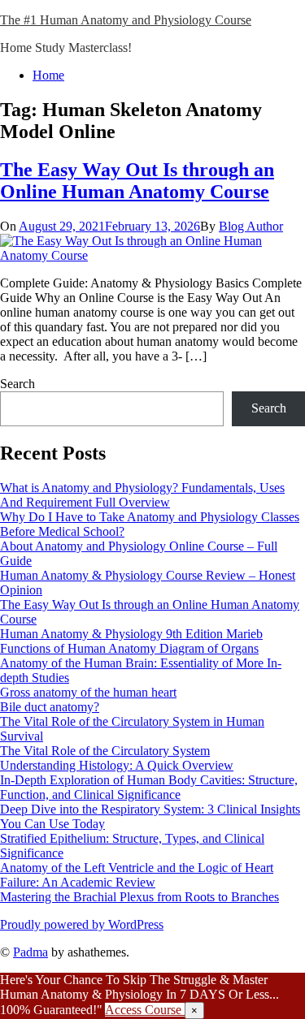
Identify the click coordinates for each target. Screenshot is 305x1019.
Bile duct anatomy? (49, 707)
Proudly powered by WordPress (81, 924)
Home (48, 75)
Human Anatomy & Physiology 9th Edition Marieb (131, 634)
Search (17, 384)
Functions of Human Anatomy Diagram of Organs (129, 648)
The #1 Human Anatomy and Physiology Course (125, 20)
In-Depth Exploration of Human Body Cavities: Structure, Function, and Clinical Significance (149, 787)
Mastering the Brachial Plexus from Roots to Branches (139, 897)
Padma (30, 952)
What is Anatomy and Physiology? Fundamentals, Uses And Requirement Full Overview (142, 495)
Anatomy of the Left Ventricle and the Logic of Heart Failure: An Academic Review (136, 875)
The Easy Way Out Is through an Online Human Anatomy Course (137, 180)
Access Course (145, 1010)
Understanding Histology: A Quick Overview (116, 765)
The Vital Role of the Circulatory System (105, 751)
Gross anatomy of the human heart (88, 692)
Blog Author (251, 226)
